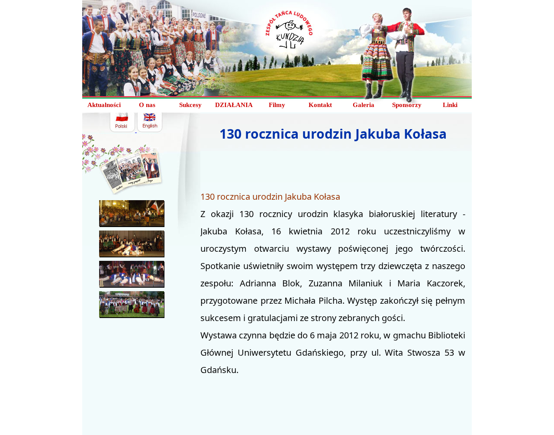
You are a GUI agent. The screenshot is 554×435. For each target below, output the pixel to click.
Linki (450, 104)
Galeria (363, 104)
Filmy (277, 104)
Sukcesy (190, 104)
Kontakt (320, 104)
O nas (147, 104)
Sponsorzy (407, 104)
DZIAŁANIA (234, 104)
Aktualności (104, 104)
